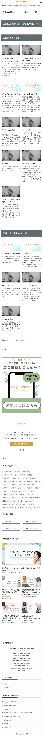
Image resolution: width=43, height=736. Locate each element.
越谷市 (21, 507)
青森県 (14, 648)
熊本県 (16, 668)
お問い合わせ (7, 720)
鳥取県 (28, 663)
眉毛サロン (7, 684)
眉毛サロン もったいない (10, 501)
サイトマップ (7, 727)
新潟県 (16, 651)
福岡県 (12, 668)
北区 (4, 481)
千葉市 (22, 481)
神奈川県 (6, 504)
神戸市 (15, 504)
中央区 (25, 478)
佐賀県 (27, 668)
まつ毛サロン (7, 687)
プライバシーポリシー (10, 705)
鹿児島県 (20, 670)
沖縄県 (23, 670)
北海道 (10, 648)
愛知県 (14, 658)
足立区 (29, 507)
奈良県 (24, 660)
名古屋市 (5, 485)
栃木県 (18, 653)
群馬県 (21, 653)
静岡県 (18, 658)
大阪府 (5, 488)
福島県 (5, 507)
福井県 (23, 504)
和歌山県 (28, 660)
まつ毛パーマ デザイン (10, 475)
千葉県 (29, 481)
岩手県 (21, 648)
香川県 (16, 665)
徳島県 (19, 665)
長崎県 (23, 668)
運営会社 (6, 724)
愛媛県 (23, 665)
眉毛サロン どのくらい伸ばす (31, 498)
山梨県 (25, 653)
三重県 (28, 658)
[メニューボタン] (41, 2)
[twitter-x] (20, 450)
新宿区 (37, 488)
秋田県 (18, 648)
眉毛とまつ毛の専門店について (12, 702)
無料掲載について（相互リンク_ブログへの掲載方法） (18, 713)
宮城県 (25, 648)
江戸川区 (31, 491)
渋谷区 (14, 494)
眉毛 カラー (16, 498)
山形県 (28, 648)
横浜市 (22, 491)
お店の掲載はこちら (21, 444)
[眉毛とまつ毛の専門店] (21, 2)
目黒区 (30, 494)
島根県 (25, 663)
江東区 (5, 494)
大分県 (30, 668)
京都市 (33, 478)
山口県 (21, 663)
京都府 (21, 660)
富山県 (19, 651)
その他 (17, 472)
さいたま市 (6, 472)
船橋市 (13, 507)
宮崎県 (19, 668)
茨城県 (14, 653)
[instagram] (23, 450)
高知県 (27, 665)
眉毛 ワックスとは (27, 501)
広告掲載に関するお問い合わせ (12, 716)
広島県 (14, 663)
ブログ (6, 478)
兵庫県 (17, 660)
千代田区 (13, 481)
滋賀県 (25, 658)
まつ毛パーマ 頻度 (26, 475)
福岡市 (31, 504)
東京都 (5, 491)
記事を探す (7, 709)
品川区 (14, 485)
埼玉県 (22, 485)
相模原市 (5, 498)
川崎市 (21, 488)
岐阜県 (13, 488)
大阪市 (30, 485)
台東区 (37, 481)
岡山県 (18, 663)
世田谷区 (15, 478)
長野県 (37, 507)
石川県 (23, 651)
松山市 (14, 491)
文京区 (29, 488)
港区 (22, 494)
